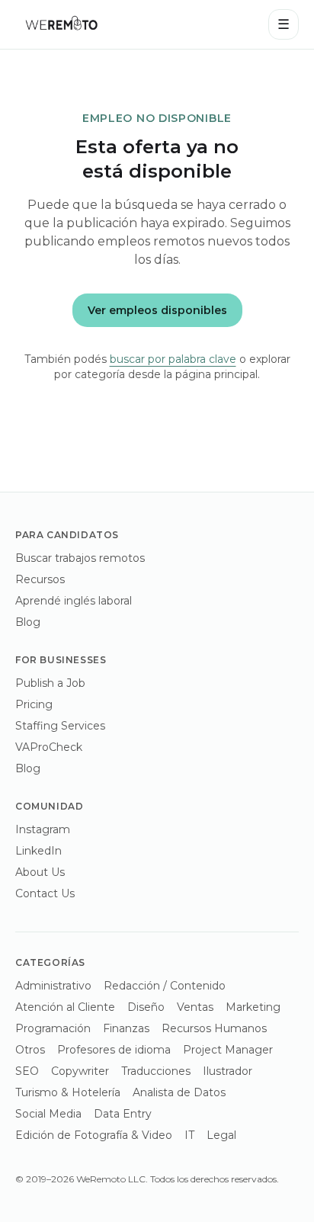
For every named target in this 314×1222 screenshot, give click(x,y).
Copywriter (80, 1071)
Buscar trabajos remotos (80, 558)
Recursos (40, 579)
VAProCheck (48, 747)
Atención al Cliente (65, 1007)
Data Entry (123, 1114)
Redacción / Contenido (165, 986)
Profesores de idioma (114, 1050)
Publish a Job (50, 683)
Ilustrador (227, 1071)
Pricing (34, 704)
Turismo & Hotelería (67, 1092)
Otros (30, 1050)
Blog (27, 622)
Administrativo (53, 986)
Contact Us (45, 893)
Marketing (253, 1007)
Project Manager (228, 1050)
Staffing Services (60, 726)
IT (189, 1135)
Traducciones (156, 1071)
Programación (53, 1028)
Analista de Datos (179, 1092)
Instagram (42, 829)
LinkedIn (38, 851)
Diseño (146, 1007)
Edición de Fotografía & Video (93, 1135)
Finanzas (126, 1028)
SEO (27, 1071)
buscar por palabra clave (173, 359)
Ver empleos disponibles (157, 310)
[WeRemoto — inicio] (61, 24)
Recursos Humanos (214, 1028)
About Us (40, 872)
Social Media (48, 1114)
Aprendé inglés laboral (73, 601)
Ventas (195, 1007)
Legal (221, 1135)
